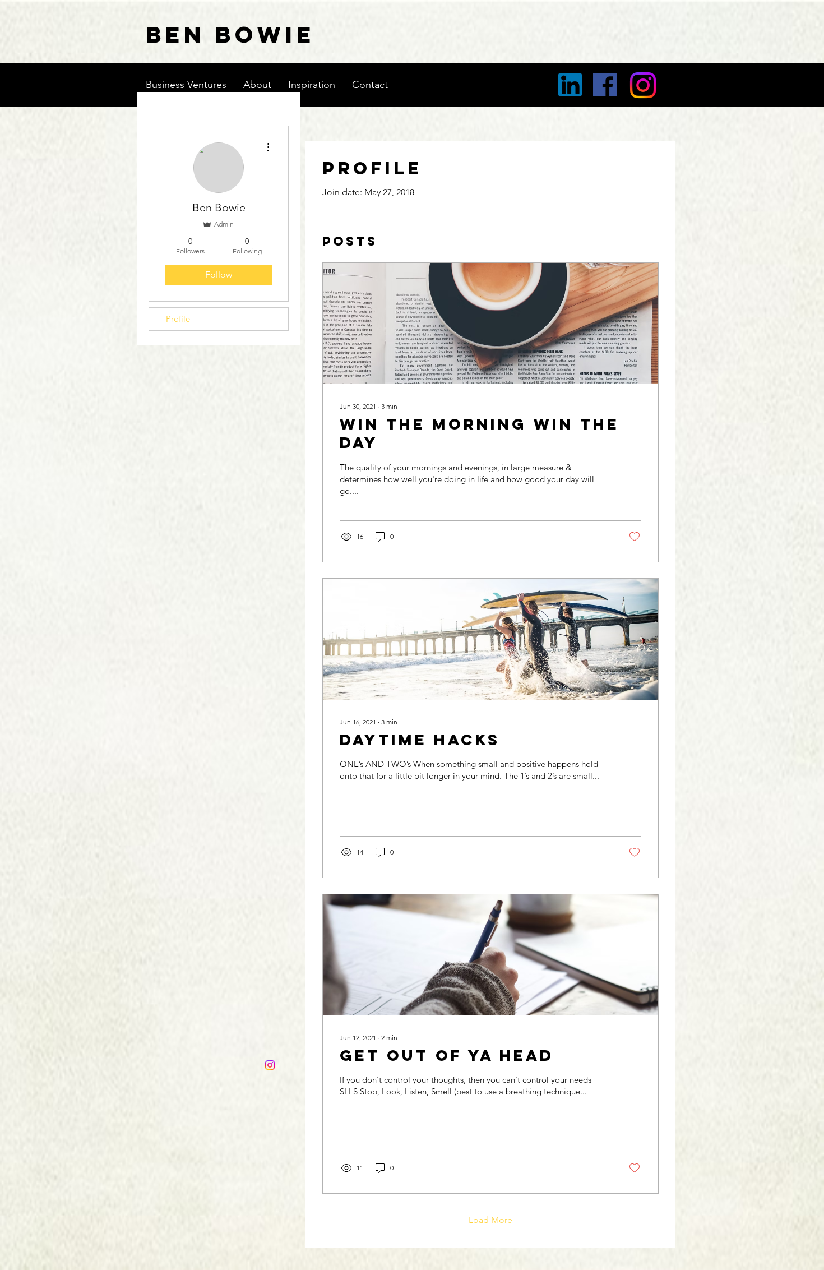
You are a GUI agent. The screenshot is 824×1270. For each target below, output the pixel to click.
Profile (178, 318)
